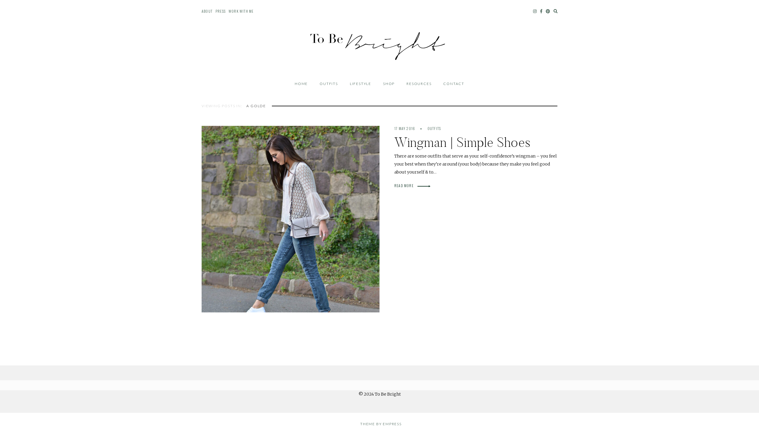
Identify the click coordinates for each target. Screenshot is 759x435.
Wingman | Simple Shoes (462, 142)
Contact (453, 83)
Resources (418, 83)
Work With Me (241, 11)
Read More (404, 185)
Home (301, 83)
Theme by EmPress (381, 424)
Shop (389, 83)
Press (221, 11)
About (207, 11)
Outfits (329, 83)
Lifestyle (360, 83)
